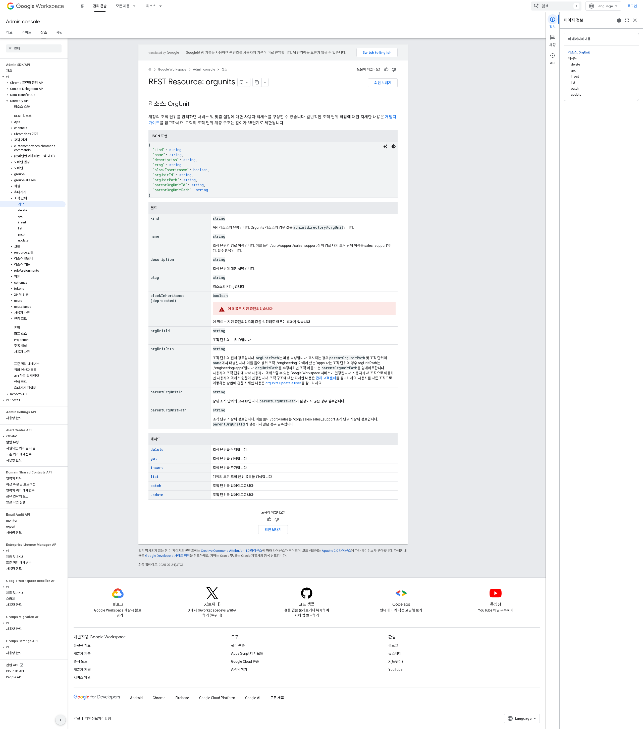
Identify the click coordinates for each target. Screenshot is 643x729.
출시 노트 (80, 661)
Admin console (23, 22)
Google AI (252, 698)
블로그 (393, 645)
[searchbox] (34, 48)
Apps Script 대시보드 (247, 653)
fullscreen (627, 20)
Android (136, 698)
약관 (77, 718)
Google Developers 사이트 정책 (167, 556)
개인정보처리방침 (98, 718)
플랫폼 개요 (82, 645)
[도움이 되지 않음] (394, 69)
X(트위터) (395, 661)
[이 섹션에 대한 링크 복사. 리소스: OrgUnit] (195, 104)
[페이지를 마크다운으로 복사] (257, 82)
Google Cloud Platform (217, 698)
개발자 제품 (82, 653)
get (153, 458)
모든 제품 (123, 6)
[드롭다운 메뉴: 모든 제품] (136, 6)
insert (156, 467)
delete (157, 449)
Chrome (159, 698)
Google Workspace (172, 69)
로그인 (632, 6)
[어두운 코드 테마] (394, 146)
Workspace (50, 6)
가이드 (26, 32)
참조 (43, 32)
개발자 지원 (82, 669)
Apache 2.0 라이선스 (336, 551)
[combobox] (556, 6)
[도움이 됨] (386, 69)
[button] (33, 77)
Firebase (182, 698)
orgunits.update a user (283, 383)
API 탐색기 (239, 669)
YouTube (395, 669)
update (156, 494)
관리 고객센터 (326, 378)
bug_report (619, 20)
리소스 (151, 6)
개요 (9, 32)
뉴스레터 (394, 653)
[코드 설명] (386, 146)
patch (155, 485)
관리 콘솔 (100, 6)
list (154, 476)
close (635, 20)
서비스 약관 (82, 678)
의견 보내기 (382, 83)
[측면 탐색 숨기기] (61, 720)
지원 (59, 32)
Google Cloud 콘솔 (245, 661)
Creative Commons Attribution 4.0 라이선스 (231, 551)
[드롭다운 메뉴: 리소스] (162, 6)
